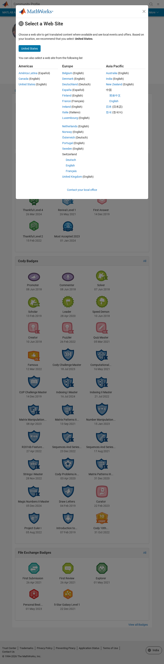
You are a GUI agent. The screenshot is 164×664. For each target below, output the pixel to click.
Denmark (67, 78)
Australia (111, 73)
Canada (23, 78)
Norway (67, 131)
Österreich (68, 137)
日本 (109, 106)
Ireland (66, 106)
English (70, 165)
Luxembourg (70, 117)
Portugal (67, 143)
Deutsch (71, 159)
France (66, 101)
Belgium (67, 73)
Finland (66, 95)
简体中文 (115, 95)
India (109, 78)
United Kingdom (72, 176)
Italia (65, 112)
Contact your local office (82, 189)
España (67, 90)
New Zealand (114, 84)
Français (71, 171)
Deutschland (70, 84)
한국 (109, 112)
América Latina (28, 73)
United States (27, 84)
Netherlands (69, 126)
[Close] (144, 11)
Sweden (67, 148)
